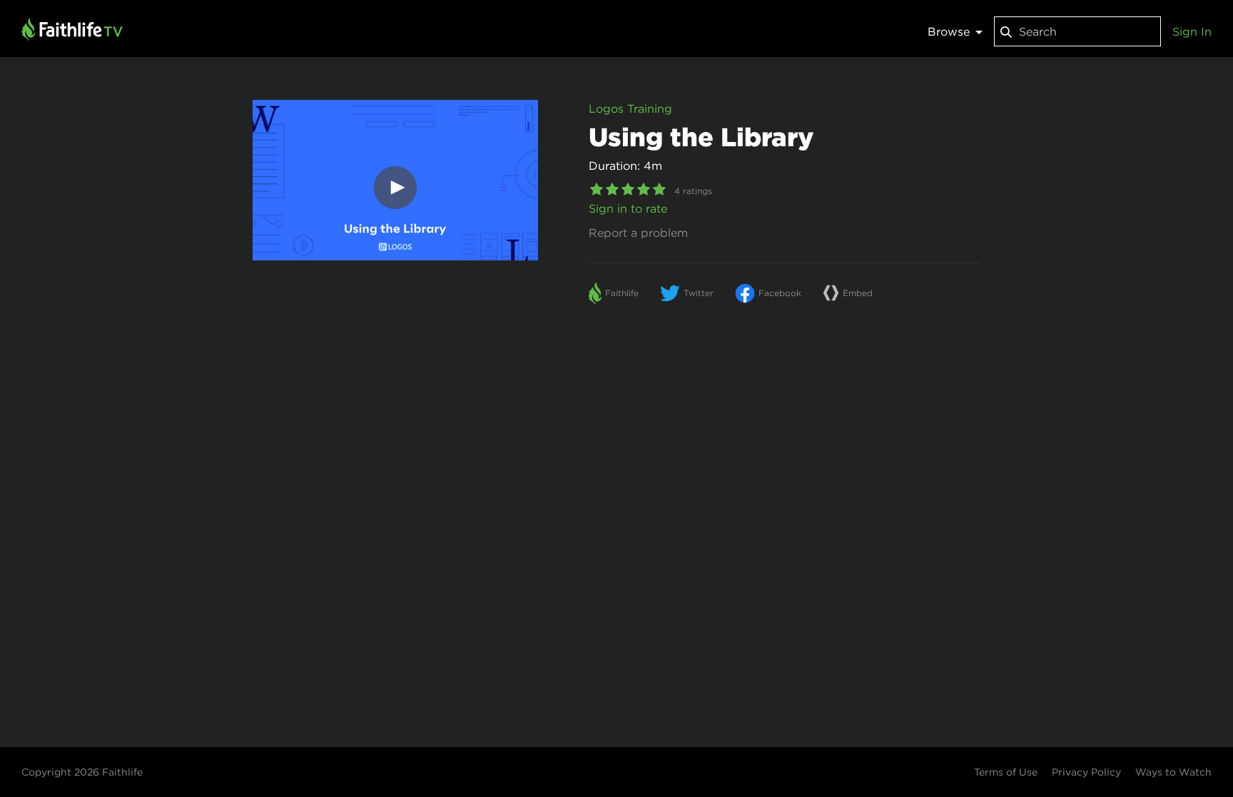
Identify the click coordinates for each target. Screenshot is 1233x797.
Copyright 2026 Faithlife (82, 772)
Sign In (1192, 31)
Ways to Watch (1173, 772)
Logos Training (630, 108)
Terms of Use (1005, 772)
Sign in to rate (628, 208)
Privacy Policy (1086, 772)
